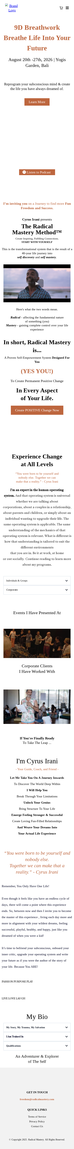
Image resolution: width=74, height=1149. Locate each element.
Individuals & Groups (16, 580)
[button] (67, 8)
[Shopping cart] (61, 8)
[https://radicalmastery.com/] (12, 7)
